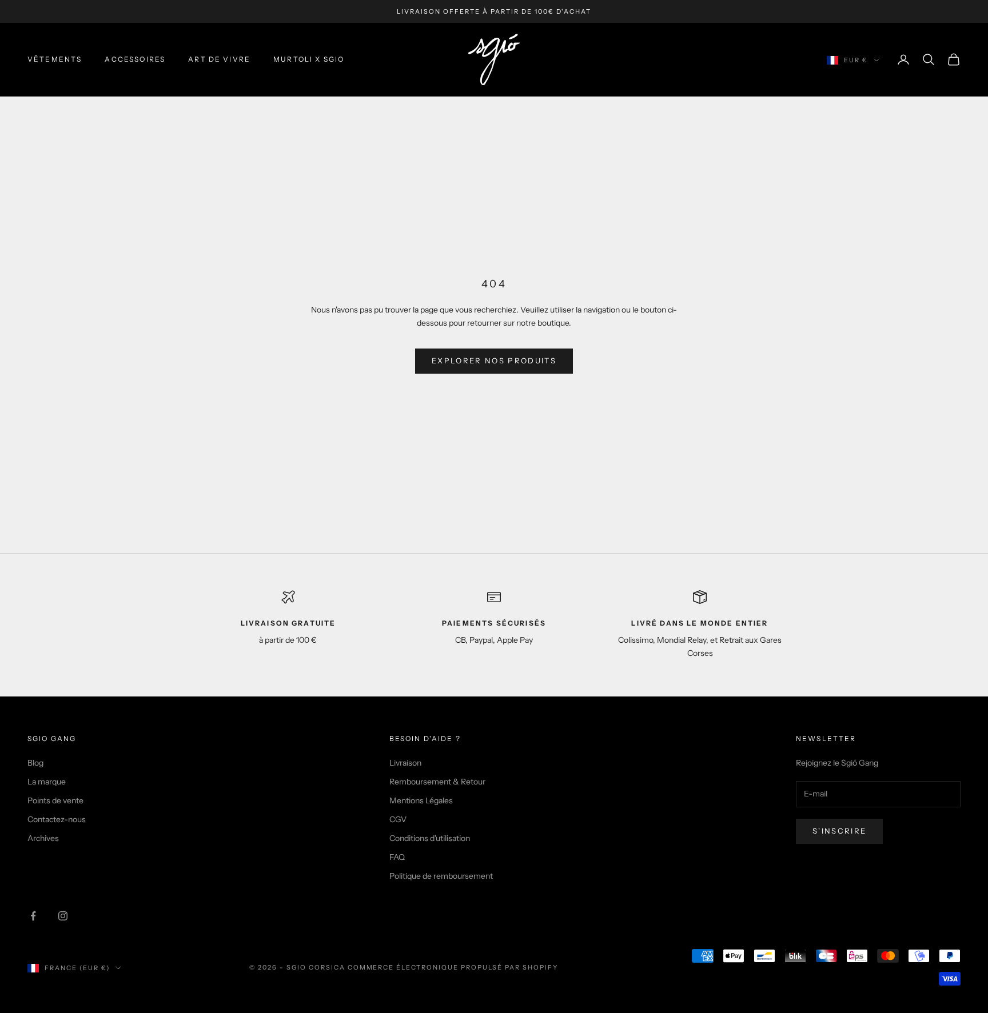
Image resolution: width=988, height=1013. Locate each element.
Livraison (405, 763)
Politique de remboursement (441, 876)
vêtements (54, 59)
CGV (398, 819)
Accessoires (135, 59)
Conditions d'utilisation (429, 838)
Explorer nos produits (494, 360)
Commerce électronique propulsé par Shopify (453, 967)
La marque (46, 781)
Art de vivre (219, 59)
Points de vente (55, 800)
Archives (43, 838)
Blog (35, 763)
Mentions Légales (421, 800)
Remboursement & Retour (437, 781)
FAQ (397, 857)
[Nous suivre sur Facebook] (33, 916)
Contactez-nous (56, 819)
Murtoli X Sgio (308, 59)
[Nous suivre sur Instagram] (63, 916)
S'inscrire (839, 830)
